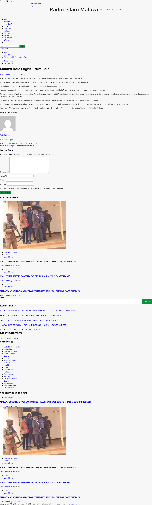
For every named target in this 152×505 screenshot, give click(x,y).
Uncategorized (10, 385)
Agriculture (8, 349)
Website (3, 184)
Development (9, 61)
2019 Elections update (12, 347)
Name (3, 176)
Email (3, 180)
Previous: (20, 143)
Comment (4, 172)
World (6, 40)
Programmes (9, 374)
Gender (7, 363)
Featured (7, 28)
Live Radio (4, 49)
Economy (7, 356)
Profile (10, 24)
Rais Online (4, 74)
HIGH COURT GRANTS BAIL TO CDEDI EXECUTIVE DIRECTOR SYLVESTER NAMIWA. (38, 261)
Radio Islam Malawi (74, 9)
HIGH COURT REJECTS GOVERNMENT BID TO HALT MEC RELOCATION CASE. (35, 276)
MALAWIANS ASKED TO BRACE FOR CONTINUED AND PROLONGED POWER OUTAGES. (40, 291)
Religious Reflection (12, 379)
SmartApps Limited (74, 504)
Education (8, 38)
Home (6, 19)
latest (6, 254)
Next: (17, 146)
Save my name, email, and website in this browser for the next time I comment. (33, 188)
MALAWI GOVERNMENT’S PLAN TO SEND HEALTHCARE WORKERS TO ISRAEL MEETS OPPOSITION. (38, 311)
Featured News (10, 360)
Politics (7, 31)
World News (9, 388)
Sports (6, 42)
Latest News (9, 63)
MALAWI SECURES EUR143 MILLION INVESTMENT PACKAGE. (23, 330)
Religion (7, 33)
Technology (8, 383)
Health (6, 35)
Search (3, 298)
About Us (7, 22)
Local (6, 26)
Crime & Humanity (11, 252)
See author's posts (7, 139)
